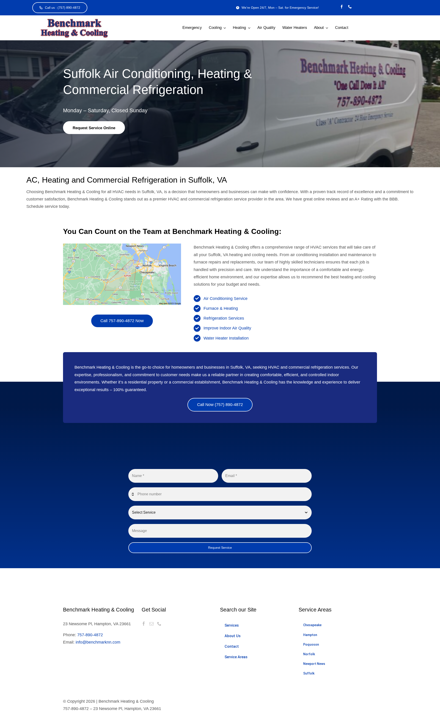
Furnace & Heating (221, 308)
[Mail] (151, 624)
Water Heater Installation (226, 338)
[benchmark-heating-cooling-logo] (74, 19)
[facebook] (342, 6)
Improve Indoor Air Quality (227, 328)
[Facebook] (144, 624)
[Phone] (159, 624)
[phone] (350, 6)
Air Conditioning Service (226, 298)
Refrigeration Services (224, 318)
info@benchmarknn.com (98, 642)
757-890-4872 (90, 635)
